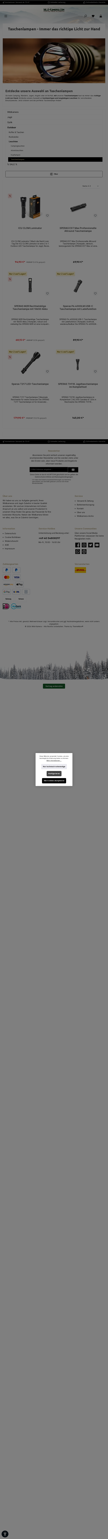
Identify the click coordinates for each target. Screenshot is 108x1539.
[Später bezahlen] (16, 570)
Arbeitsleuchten (17, 150)
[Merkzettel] (93, 16)
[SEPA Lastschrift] (16, 592)
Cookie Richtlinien (13, 537)
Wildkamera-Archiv (85, 516)
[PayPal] (7, 570)
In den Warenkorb (30, 261)
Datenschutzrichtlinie (43, 477)
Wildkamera (12, 112)
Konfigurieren (54, 774)
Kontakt (80, 508)
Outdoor (11, 127)
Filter (55, 174)
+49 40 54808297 (49, 538)
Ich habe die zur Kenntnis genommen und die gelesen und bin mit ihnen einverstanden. (51, 481)
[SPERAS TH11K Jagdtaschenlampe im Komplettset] (78, 363)
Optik (9, 122)
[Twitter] (91, 545)
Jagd (9, 117)
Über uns (81, 512)
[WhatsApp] (78, 552)
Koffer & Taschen (16, 132)
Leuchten (13, 141)
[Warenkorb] (106, 14)
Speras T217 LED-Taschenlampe (30, 384)
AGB (48, 481)
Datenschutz (10, 533)
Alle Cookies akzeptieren (54, 781)
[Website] (84, 552)
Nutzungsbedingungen (64, 477)
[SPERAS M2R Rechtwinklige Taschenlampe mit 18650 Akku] (30, 285)
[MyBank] (16, 606)
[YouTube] (97, 545)
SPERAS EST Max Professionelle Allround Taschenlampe (78, 229)
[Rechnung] (8, 599)
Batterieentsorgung (85, 505)
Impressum (10, 548)
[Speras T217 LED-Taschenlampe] (30, 363)
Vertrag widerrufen (54, 686)
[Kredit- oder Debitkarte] (12, 577)
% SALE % (12, 164)
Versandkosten (53, 621)
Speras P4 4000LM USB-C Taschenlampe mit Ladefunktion (78, 307)
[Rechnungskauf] (26, 592)
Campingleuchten (17, 146)
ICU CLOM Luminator (30, 228)
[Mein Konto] (101, 16)
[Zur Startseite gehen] (54, 9)
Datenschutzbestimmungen (51, 480)
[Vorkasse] (21, 599)
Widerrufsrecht (11, 541)
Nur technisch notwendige (54, 767)
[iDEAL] (6, 606)
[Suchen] (85, 16)
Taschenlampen (17, 159)
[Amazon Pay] (8, 585)
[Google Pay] (7, 592)
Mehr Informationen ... (54, 760)
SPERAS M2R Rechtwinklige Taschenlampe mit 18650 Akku (30, 307)
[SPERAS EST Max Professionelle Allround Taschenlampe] (78, 207)
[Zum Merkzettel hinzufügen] (47, 215)
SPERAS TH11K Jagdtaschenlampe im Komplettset (78, 385)
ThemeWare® (78, 626)
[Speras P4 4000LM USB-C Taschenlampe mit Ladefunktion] (78, 285)
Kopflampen (15, 155)
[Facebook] (78, 545)
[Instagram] (84, 545)
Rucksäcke (13, 137)
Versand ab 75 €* (22, 2)
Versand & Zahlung (85, 501)
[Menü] (6, 16)
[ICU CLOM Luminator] (30, 207)
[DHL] (80, 570)
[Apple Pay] (19, 585)
